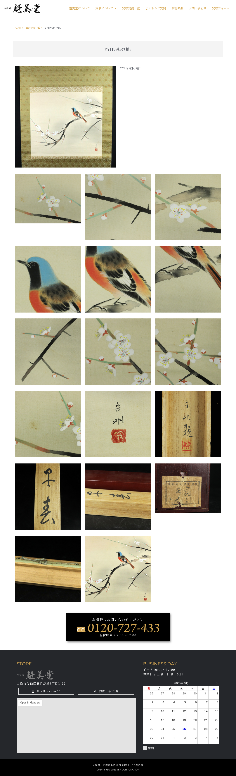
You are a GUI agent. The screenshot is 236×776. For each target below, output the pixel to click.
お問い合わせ (197, 8)
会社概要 (177, 8)
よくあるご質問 (155, 8)
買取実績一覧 (131, 8)
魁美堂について (79, 8)
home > (19, 28)
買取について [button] (104, 8)
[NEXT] (215, 683)
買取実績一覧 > (34, 28)
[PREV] (146, 683)
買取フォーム (221, 8)
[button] (106, 8)
